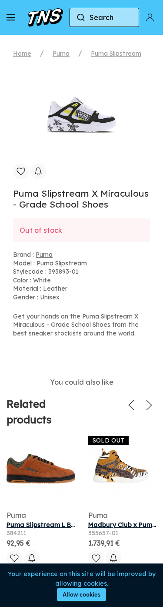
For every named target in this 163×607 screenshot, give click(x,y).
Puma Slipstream (116, 53)
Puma (61, 53)
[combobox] (104, 17)
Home (22, 53)
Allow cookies (81, 594)
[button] (11, 17)
